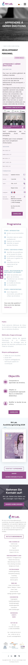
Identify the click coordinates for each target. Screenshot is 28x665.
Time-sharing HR (14, 546)
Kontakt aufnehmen (14, 469)
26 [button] (8, 435)
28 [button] (15, 435)
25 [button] (5, 435)
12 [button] (23, 429)
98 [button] (8, 459)
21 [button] (12, 433)
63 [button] (12, 447)
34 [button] (15, 437)
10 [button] (15, 429)
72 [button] (23, 449)
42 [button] (23, 439)
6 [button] (23, 427)
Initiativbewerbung (14, 536)
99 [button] (12, 459)
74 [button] (8, 451)
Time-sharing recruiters (14, 563)
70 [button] (15, 449)
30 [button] (23, 435)
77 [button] (19, 451)
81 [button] (12, 453)
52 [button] (15, 443)
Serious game (14, 579)
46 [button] (15, 441)
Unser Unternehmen (14, 585)
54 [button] (23, 443)
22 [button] (15, 433)
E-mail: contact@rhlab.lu (14, 636)
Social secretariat (14, 550)
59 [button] (19, 445)
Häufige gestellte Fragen (14, 593)
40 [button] (15, 439)
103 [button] (12, 461)
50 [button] (8, 443)
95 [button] (19, 457)
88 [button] (15, 455)
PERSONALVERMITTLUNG (14, 555)
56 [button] (8, 445)
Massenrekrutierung (14, 559)
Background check (14, 566)
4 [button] (15, 427)
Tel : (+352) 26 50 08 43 (14, 632)
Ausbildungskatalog (14, 571)
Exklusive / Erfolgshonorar (14, 557)
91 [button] (5, 457)
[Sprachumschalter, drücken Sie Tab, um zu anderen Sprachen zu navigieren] (19, 4)
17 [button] (19, 431)
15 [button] (12, 431)
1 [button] (5, 427)
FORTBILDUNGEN (14, 569)
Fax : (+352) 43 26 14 (14, 634)
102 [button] (23, 459)
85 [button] (5, 455)
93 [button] (12, 457)
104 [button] (15, 461)
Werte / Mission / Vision (14, 587)
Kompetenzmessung (14, 573)
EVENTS (14, 615)
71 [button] (19, 449)
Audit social (14, 543)
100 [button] (15, 459)
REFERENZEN (14, 613)
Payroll (14, 548)
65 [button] (19, 447)
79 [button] (5, 453)
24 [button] (23, 433)
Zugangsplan (14, 599)
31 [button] (5, 437)
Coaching (14, 575)
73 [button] (5, 451)
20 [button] (8, 433)
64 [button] (15, 447)
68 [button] (8, 449)
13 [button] (5, 431)
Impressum (14, 607)
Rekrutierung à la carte (14, 561)
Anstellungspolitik (14, 605)
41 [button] (19, 439)
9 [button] (12, 429)
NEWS (14, 617)
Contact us (8, 307)
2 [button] (8, 427)
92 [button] (8, 457)
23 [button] (19, 433)
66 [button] (23, 447)
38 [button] (8, 439)
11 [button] (19, 429)
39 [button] (12, 439)
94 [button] (15, 457)
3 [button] (12, 427)
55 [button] (5, 445)
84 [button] (23, 453)
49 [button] (5, 443)
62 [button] (8, 447)
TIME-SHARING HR (14, 541)
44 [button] (8, 441)
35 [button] (19, 437)
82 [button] (15, 453)
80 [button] (8, 453)
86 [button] (8, 455)
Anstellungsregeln (14, 603)
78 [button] (23, 451)
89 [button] (19, 455)
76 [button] (15, 451)
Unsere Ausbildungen (14, 504)
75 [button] (12, 451)
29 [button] (19, 435)
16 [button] (15, 431)
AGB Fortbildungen (14, 609)
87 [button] (12, 455)
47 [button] (19, 441)
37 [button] (5, 439)
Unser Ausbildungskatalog (14, 475)
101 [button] (19, 459)
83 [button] (19, 453)
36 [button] (23, 437)
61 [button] (5, 447)
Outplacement (14, 577)
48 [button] (23, 441)
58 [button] (15, 445)
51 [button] (12, 443)
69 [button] (12, 449)
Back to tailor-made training (11, 46)
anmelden (17, 214)
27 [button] (12, 435)
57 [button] (12, 445)
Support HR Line (14, 552)
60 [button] (23, 445)
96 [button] (23, 457)
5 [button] (19, 427)
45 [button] (12, 441)
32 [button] (8, 437)
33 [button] (12, 437)
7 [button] (5, 429)
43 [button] (5, 441)
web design (19, 660)
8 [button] (8, 429)
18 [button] (23, 431)
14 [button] (8, 431)
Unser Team (14, 589)
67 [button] (5, 449)
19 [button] (5, 433)
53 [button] (19, 443)
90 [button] (23, 455)
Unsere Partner (14, 591)
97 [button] (5, 459)
